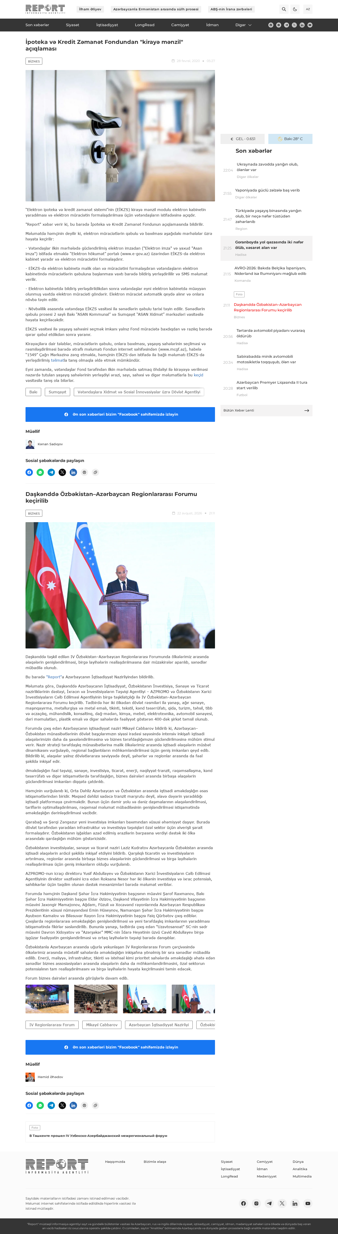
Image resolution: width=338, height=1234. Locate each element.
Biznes (34, 61)
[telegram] (286, 25)
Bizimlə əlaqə (155, 1162)
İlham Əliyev (90, 9)
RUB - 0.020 (246, 139)
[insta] (278, 25)
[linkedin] (302, 25)
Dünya (298, 1162)
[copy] (95, 472)
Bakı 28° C (293, 139)
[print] (84, 472)
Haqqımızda (115, 1162)
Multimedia (302, 1176)
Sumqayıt (57, 392)
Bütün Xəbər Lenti (238, 410)
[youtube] (309, 25)
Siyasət (227, 1162)
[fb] (270, 25)
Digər (240, 25)
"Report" (54, 677)
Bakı (33, 392)
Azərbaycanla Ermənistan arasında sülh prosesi (156, 9)
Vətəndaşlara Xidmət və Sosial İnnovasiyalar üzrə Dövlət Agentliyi (139, 392)
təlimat (57, 360)
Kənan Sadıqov (50, 444)
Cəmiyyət (265, 1162)
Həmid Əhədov (50, 1077)
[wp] (40, 472)
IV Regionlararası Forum (52, 1025)
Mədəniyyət (267, 1176)
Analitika (300, 1169)
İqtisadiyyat (230, 1169)
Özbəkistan (210, 1025)
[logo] (45, 9)
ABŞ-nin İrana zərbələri (231, 9)
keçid (198, 375)
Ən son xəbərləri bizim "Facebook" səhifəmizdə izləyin (125, 414)
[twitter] (294, 25)
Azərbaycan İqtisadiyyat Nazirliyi (159, 1025)
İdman (262, 1169)
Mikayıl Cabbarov (101, 1025)
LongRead (229, 1176)
